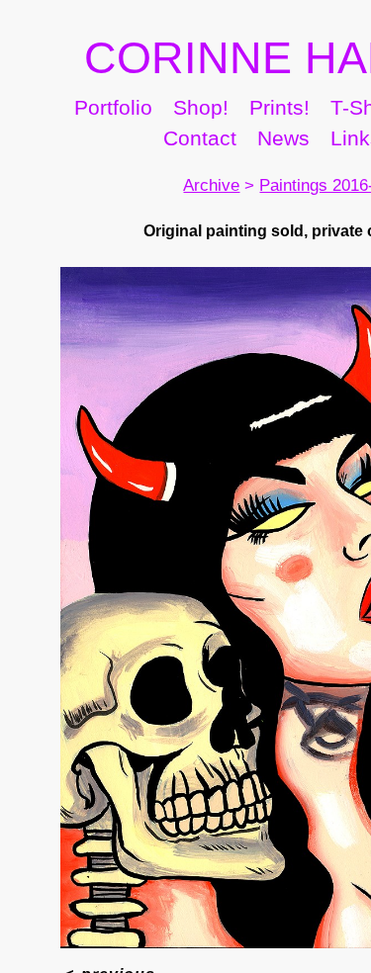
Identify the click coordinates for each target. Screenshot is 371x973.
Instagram (119, 183)
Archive (188, 229)
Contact (254, 183)
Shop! (248, 151)
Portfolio (138, 151)
